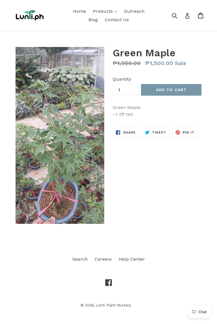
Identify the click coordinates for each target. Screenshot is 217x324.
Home (79, 11)
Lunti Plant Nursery (113, 305)
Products (106, 11)
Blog (93, 19)
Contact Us (117, 19)
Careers (103, 259)
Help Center (132, 259)
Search (80, 259)
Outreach (134, 11)
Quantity (122, 79)
